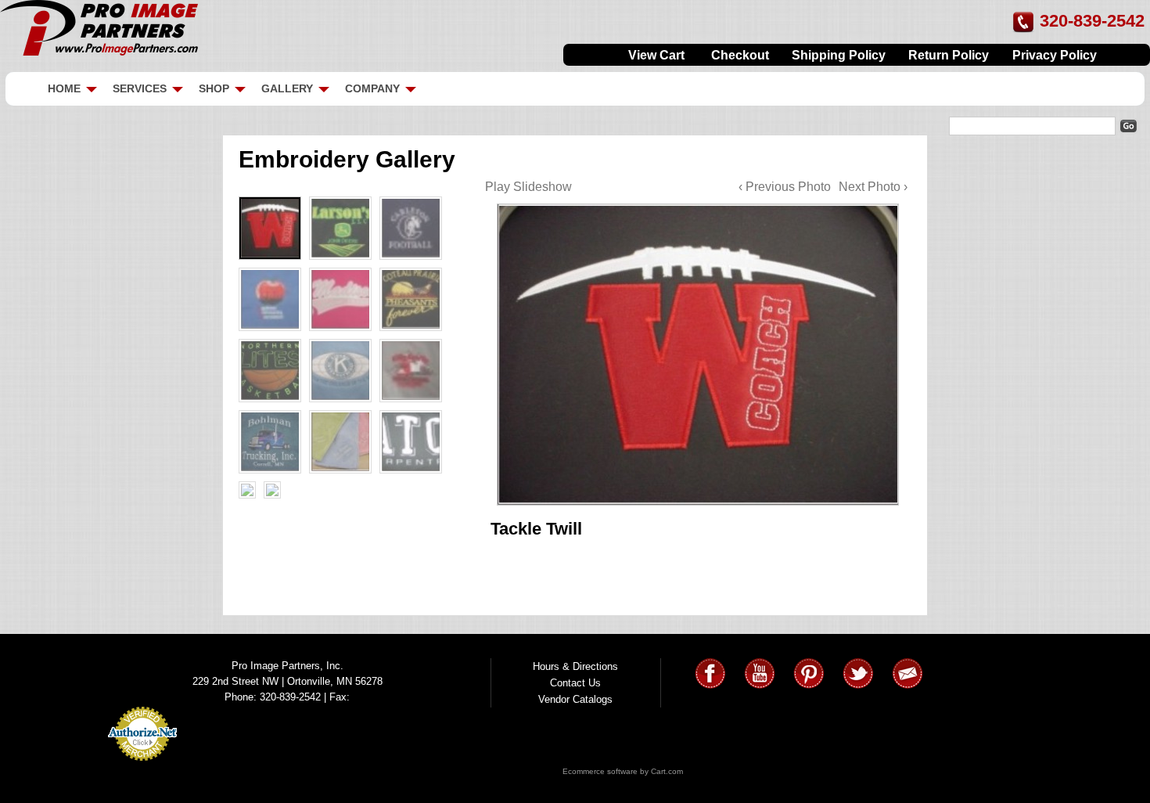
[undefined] (696, 353)
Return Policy (948, 55)
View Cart (656, 55)
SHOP (214, 88)
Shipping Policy (839, 55)
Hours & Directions (575, 666)
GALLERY (287, 88)
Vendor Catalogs (575, 699)
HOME (64, 88)
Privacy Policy (1054, 55)
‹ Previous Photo (785, 186)
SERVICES (140, 88)
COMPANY (372, 88)
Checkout (740, 55)
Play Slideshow (528, 186)
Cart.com (667, 771)
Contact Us (575, 683)
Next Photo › (873, 186)
